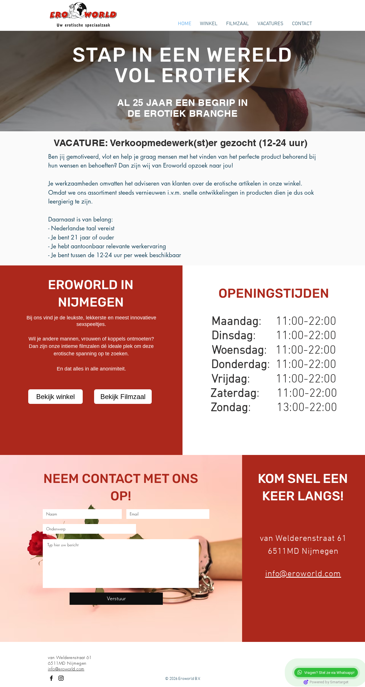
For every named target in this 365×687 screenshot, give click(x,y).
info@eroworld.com (303, 574)
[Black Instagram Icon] (61, 678)
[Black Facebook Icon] (51, 678)
